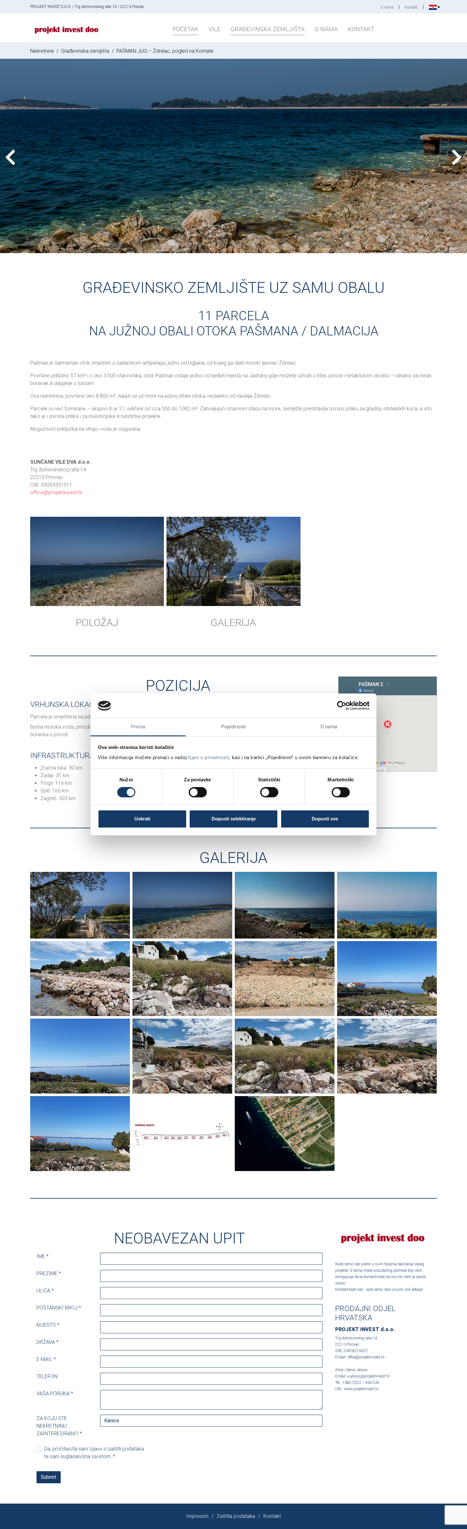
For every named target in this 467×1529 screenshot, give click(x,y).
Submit (49, 1477)
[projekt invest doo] (66, 27)
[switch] (198, 792)
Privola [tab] (138, 727)
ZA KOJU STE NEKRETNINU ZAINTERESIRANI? (59, 1426)
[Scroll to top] (453, 1515)
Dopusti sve (325, 818)
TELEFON (47, 1376)
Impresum (197, 1516)
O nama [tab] (329, 727)
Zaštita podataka (236, 1516)
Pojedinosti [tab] (233, 727)
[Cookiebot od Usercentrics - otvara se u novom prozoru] (341, 706)
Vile (214, 29)
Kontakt (411, 7)
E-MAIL (46, 1359)
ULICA (45, 1291)
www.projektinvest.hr (361, 1389)
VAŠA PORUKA (55, 1394)
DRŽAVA (47, 1342)
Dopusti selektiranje (234, 818)
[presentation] (10, 157)
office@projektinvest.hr (56, 492)
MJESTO (48, 1325)
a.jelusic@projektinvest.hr (369, 1376)
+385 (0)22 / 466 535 (360, 1382)
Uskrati (142, 818)
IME (43, 1256)
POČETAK (185, 29)
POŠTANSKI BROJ (59, 1308)
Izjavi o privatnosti (208, 757)
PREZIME (49, 1273)
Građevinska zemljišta (268, 29)
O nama (387, 7)
